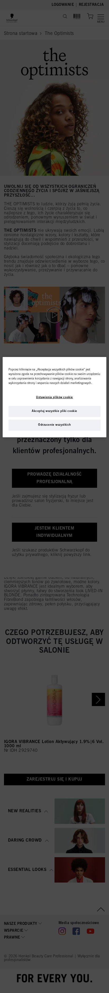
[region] (54, 397)
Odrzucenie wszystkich (54, 425)
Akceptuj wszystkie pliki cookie (54, 411)
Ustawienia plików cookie (54, 397)
